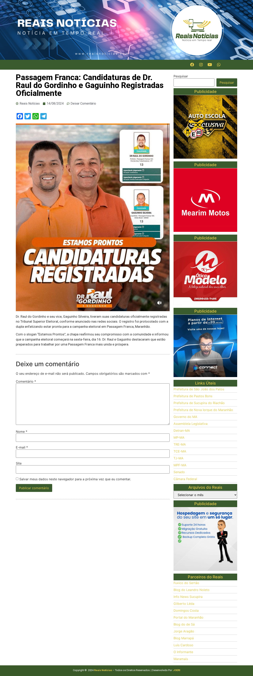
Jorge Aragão (184, 631)
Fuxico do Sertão (186, 583)
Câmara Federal (185, 479)
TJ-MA (178, 458)
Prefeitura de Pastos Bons (193, 396)
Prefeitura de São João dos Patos (199, 389)
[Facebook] (192, 65)
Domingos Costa (186, 610)
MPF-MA (180, 465)
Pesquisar (181, 76)
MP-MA (179, 437)
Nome (21, 431)
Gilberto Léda (184, 604)
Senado (179, 472)
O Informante (183, 652)
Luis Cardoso (183, 645)
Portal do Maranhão (188, 617)
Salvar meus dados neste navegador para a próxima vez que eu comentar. (75, 479)
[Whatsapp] (219, 65)
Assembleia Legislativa (191, 424)
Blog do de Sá (184, 624)
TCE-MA (180, 451)
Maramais (181, 659)
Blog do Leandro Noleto (192, 590)
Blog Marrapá (184, 638)
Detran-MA (182, 431)
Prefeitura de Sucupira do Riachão (199, 403)
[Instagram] (201, 65)
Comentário (26, 381)
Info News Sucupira (188, 597)
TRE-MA (180, 444)
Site (19, 463)
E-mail (22, 447)
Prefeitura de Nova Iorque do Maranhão (203, 410)
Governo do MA (185, 417)
